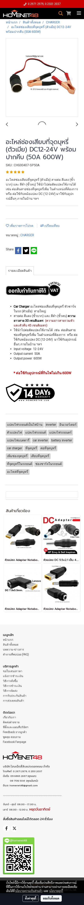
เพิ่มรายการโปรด (21, 226)
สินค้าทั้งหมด (10, 644)
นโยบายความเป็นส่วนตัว (28, 891)
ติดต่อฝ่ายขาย (11, 722)
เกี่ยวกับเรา (9, 717)
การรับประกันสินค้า (14, 695)
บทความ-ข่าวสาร (13, 649)
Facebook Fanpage (14, 741)
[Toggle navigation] (79, 13)
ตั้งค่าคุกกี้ (30, 898)
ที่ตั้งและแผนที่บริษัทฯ (15, 727)
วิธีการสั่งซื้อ (10, 681)
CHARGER (27, 235)
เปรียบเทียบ (52, 226)
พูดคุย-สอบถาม (12, 737)
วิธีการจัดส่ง (10, 690)
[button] (59, 13)
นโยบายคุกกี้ (56, 891)
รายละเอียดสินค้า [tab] (20, 271)
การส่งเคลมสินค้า (13, 700)
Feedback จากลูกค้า (15, 732)
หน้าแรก (8, 639)
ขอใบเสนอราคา (12, 671)
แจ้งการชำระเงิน (13, 676)
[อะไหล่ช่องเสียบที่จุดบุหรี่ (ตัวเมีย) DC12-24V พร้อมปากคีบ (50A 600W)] (42, 77)
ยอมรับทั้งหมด (51, 898)
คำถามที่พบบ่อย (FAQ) (16, 654)
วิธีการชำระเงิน (12, 685)
